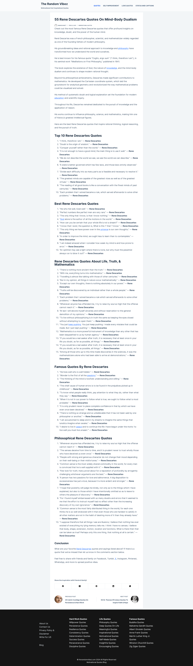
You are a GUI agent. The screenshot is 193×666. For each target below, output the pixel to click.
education (59, 98)
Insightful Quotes (107, 643)
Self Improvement (111, 6)
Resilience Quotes (77, 629)
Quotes (97, 6)
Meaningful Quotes (108, 629)
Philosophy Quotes (108, 622)
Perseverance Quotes (79, 643)
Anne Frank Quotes (138, 632)
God (62, 219)
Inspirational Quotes (85, 25)
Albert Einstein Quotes (140, 629)
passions (91, 375)
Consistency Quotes (78, 632)
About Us (43, 623)
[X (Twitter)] (79, 586)
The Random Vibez (54, 4)
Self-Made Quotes (107, 639)
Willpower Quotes (77, 622)
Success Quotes (76, 639)
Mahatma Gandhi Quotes (141, 626)
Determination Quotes (79, 636)
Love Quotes (127, 6)
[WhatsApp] (130, 586)
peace (79, 427)
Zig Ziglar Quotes (137, 646)
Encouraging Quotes (109, 646)
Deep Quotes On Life (109, 626)
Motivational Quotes (108, 636)
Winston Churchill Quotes (141, 643)
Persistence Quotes (78, 626)
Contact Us (44, 627)
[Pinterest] (96, 586)
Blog (41, 645)
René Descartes (83, 549)
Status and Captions (145, 6)
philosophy (123, 48)
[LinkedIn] (113, 586)
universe (104, 229)
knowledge (112, 68)
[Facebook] (63, 586)
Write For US (45, 637)
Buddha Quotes (136, 622)
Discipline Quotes (77, 646)
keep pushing (74, 324)
